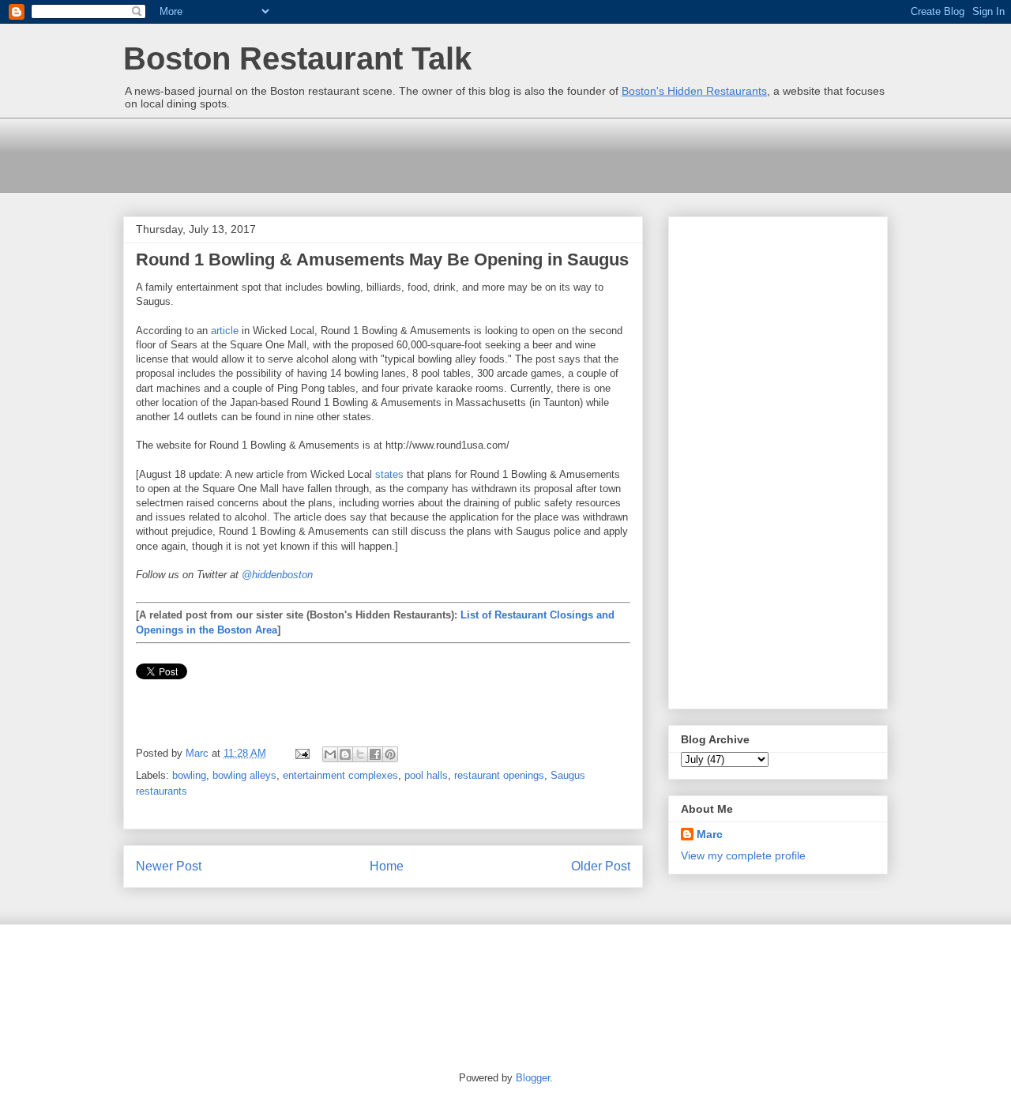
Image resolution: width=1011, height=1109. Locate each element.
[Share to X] (360, 754)
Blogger (533, 1078)
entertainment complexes (340, 775)
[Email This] (330, 754)
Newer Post (168, 866)
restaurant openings (499, 775)
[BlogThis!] (345, 754)
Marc (710, 834)
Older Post (600, 866)
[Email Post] (301, 753)
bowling (189, 775)
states (389, 474)
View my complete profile (743, 855)
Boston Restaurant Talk (297, 58)
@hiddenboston (277, 575)
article (225, 330)
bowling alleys (244, 775)
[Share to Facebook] (375, 754)
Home (387, 866)
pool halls (426, 775)
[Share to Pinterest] (390, 754)
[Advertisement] (410, 153)
